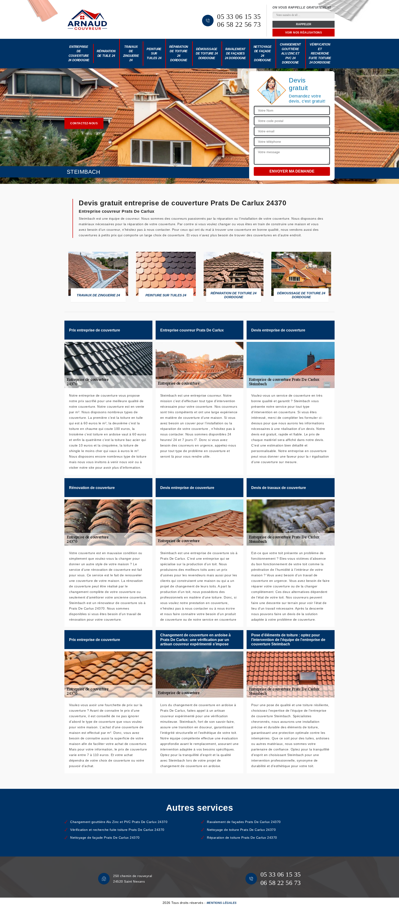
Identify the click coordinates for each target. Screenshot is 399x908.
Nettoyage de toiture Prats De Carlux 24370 (241, 830)
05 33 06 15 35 (239, 16)
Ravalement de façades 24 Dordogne (235, 53)
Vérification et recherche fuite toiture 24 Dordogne (320, 53)
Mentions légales (222, 903)
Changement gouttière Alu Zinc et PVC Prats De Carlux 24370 (118, 822)
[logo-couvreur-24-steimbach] (87, 19)
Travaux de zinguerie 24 (131, 53)
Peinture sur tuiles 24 (154, 53)
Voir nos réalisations (303, 32)
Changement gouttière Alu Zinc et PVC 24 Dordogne (290, 53)
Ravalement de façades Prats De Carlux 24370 (244, 822)
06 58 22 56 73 (239, 24)
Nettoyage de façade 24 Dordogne (263, 53)
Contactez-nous (84, 123)
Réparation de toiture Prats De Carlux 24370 (242, 837)
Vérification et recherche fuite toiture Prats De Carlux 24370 (117, 830)
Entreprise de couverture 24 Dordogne (78, 53)
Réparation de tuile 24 (106, 53)
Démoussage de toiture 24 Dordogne (207, 53)
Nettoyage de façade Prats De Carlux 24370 (105, 837)
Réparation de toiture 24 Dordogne (178, 53)
